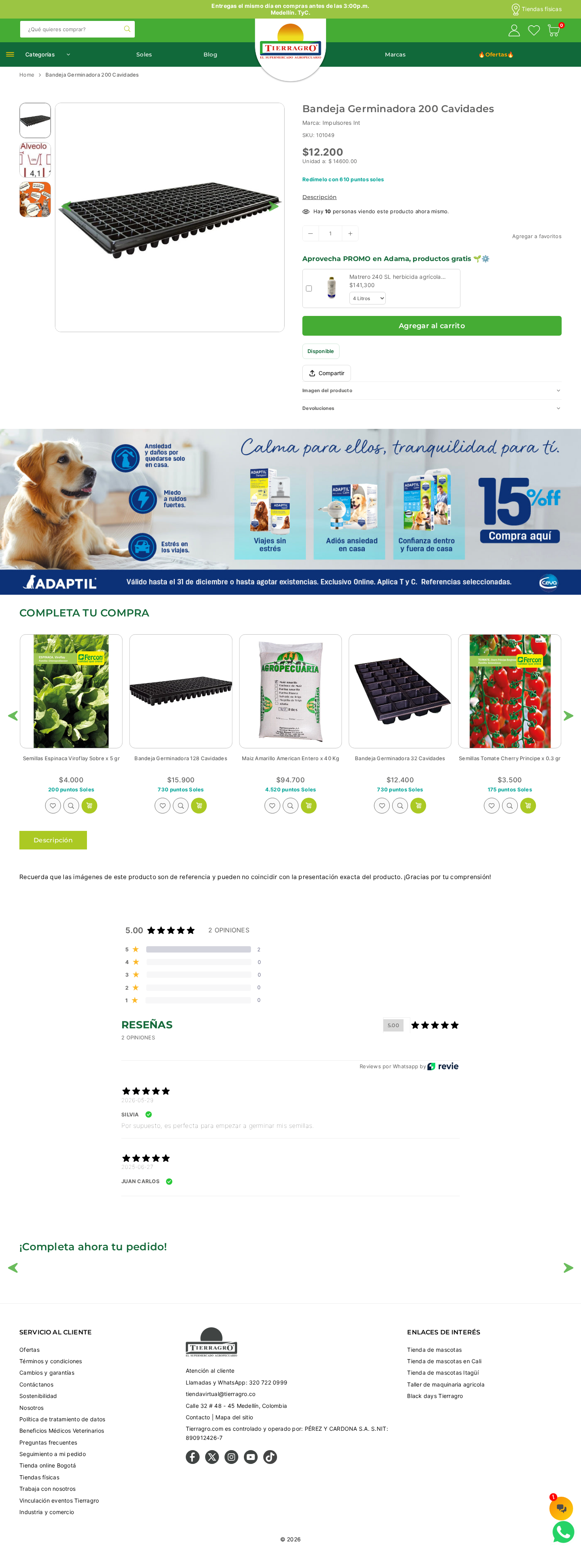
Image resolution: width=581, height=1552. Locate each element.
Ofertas (29, 1349)
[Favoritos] (534, 32)
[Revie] (443, 1066)
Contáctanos (36, 1384)
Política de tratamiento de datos (62, 1419)
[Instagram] (231, 1461)
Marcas (395, 54)
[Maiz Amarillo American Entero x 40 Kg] (71, 691)
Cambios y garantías (46, 1372)
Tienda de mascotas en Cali (444, 1361)
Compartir (331, 373)
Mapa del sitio (234, 1417)
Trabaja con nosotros (47, 1488)
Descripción (319, 197)
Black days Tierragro (435, 1395)
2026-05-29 (137, 1100)
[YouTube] (251, 1461)
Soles (144, 54)
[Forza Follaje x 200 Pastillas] (400, 691)
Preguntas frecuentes (48, 1442)
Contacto (198, 1417)
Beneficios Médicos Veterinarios (61, 1430)
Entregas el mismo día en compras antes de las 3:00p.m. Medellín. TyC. (290, 9)
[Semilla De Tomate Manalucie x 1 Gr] (509, 691)
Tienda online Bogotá (47, 1465)
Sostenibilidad (38, 1395)
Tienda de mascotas (434, 1349)
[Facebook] (193, 1461)
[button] (554, 32)
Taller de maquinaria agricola (446, 1384)
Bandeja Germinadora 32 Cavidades (181, 758)
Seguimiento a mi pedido (52, 1454)
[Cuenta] (514, 32)
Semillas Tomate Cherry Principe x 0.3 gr (290, 758)
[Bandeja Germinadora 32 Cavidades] (180, 691)
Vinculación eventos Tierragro (59, 1500)
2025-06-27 (137, 1166)
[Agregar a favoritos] (53, 806)
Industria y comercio (46, 1512)
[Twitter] (212, 1461)
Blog (210, 54)
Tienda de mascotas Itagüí (443, 1372)
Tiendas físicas (542, 9)
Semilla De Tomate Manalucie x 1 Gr (510, 758)
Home (26, 74)
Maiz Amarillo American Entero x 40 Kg (71, 758)
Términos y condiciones (50, 1361)
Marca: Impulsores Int (331, 122)
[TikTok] (270, 1461)
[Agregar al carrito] (89, 806)
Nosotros (31, 1407)
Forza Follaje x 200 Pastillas (400, 758)
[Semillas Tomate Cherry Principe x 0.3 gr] (290, 691)
